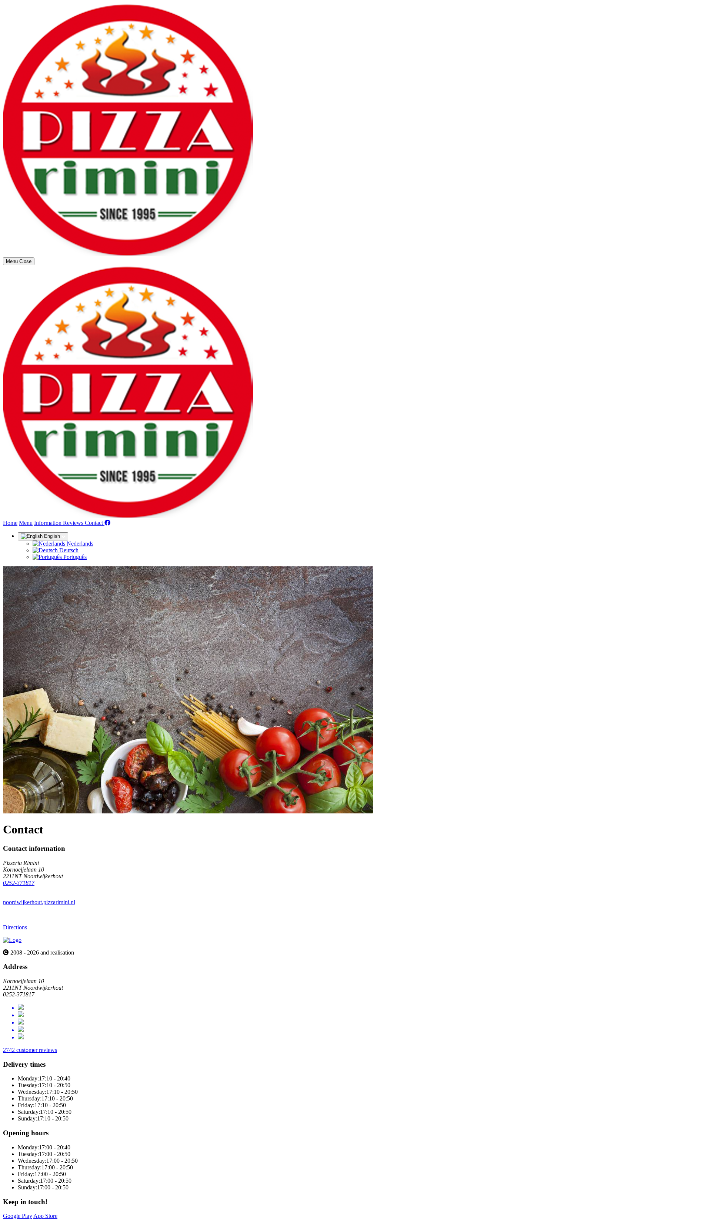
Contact (94, 523)
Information (48, 523)
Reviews (74, 523)
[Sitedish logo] (12, 940)
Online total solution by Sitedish (40, 1222)
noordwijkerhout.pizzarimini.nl (39, 902)
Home (10, 523)
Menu (26, 523)
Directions (15, 927)
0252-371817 (18, 883)
